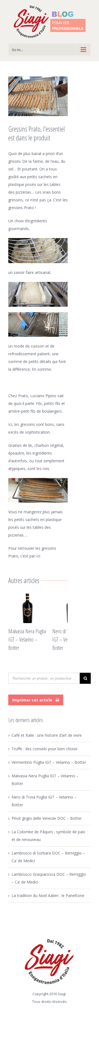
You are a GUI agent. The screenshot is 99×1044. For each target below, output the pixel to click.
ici (38, 556)
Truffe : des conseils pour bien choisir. (45, 748)
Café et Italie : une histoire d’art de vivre (47, 735)
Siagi (62, 993)
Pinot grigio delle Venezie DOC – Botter (47, 818)
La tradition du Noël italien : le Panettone (48, 895)
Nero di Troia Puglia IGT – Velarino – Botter (60, 640)
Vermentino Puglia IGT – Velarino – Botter (49, 762)
